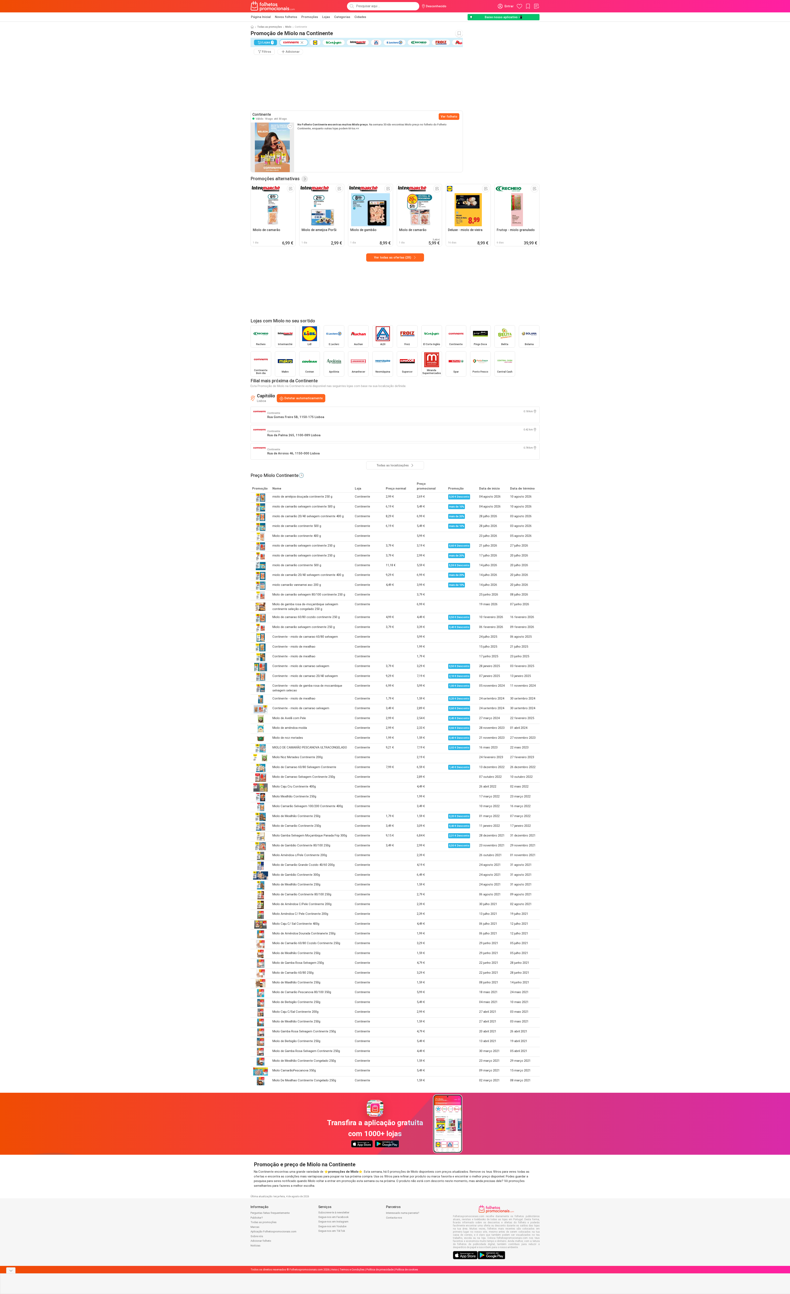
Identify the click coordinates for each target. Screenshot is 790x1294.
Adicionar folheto (261, 1240)
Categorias (342, 17)
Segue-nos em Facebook (333, 1217)
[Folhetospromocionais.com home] (273, 6)
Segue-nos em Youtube (332, 1226)
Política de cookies (406, 1269)
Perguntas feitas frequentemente (270, 1212)
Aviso (334, 1269)
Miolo (288, 26)
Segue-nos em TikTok (331, 1230)
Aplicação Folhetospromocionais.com (273, 1231)
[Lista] (536, 6)
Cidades (360, 17)
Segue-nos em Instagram (333, 1221)
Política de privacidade (379, 1269)
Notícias (255, 1245)
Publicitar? (257, 1217)
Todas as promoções (269, 26)
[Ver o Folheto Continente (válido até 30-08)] (272, 147)
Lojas (326, 17)
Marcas (255, 1226)
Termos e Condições (352, 1269)
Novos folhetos (286, 17)
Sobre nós (257, 1236)
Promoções (309, 17)
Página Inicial (261, 17)
